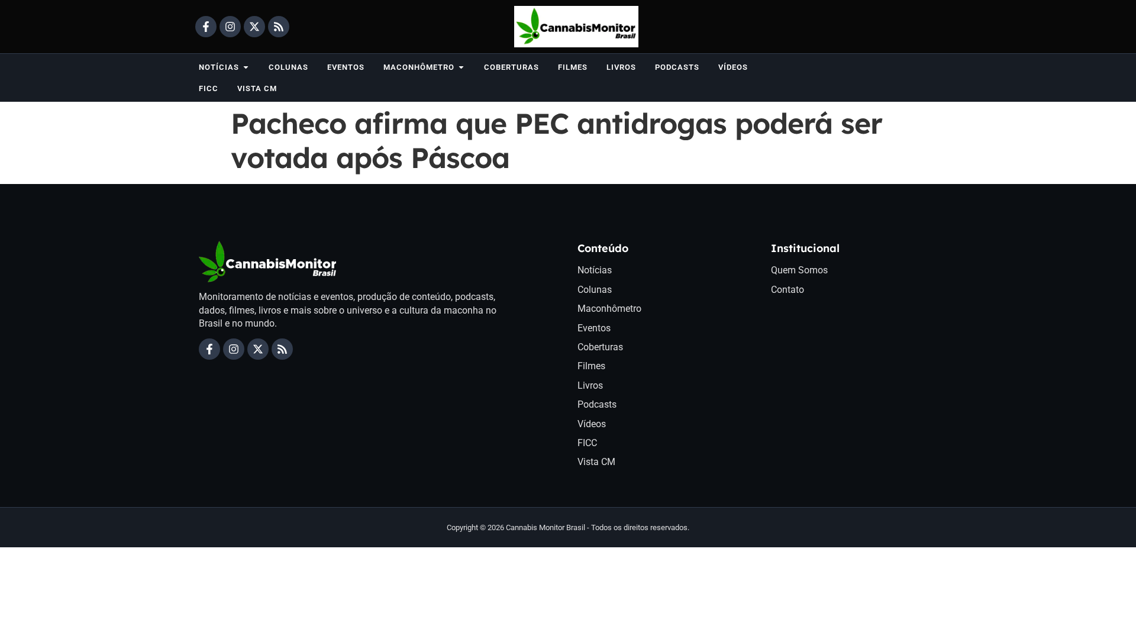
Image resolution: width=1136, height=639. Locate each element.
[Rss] (278, 26)
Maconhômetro (609, 308)
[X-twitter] (254, 26)
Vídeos (591, 424)
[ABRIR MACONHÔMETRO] (461, 67)
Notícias (594, 270)
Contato (787, 289)
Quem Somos (799, 270)
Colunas (594, 289)
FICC (587, 442)
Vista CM (596, 461)
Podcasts (597, 404)
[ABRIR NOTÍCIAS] (246, 67)
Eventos (594, 328)
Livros (590, 385)
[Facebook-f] (206, 26)
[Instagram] (230, 26)
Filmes (591, 366)
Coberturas (600, 347)
